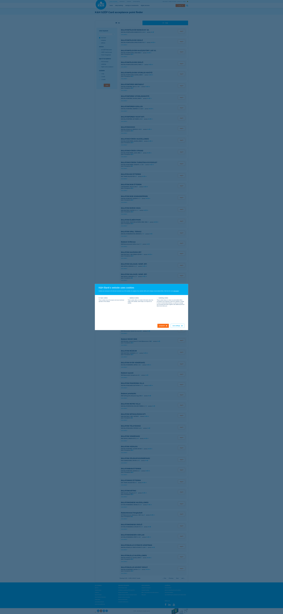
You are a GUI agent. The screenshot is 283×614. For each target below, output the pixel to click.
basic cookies (104, 298)
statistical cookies (134, 298)
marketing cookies (163, 298)
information (176, 291)
